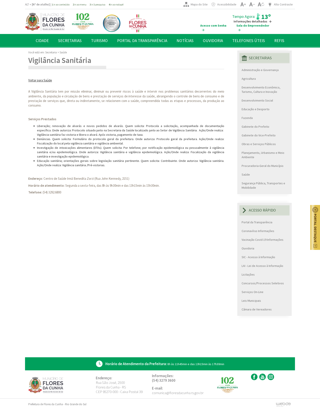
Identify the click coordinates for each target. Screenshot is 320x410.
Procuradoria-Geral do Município (262, 166)
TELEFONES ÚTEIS (248, 40)
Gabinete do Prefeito (255, 127)
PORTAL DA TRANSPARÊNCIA (142, 40)
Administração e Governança (260, 70)
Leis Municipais (251, 301)
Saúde (63, 52)
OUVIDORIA (213, 40)
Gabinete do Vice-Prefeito (259, 135)
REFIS (279, 40)
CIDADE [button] (42, 40)
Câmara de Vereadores (257, 309)
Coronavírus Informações (258, 231)
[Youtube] (262, 377)
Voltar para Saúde (40, 80)
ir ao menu (79, 4)
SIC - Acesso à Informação (258, 257)
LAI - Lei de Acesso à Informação (262, 266)
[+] (243, 4)
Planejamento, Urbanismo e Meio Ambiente (263, 155)
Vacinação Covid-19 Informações (262, 240)
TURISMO (99, 40)
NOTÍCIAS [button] (185, 40)
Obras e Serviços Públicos (259, 144)
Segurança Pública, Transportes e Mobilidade (263, 185)
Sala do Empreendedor (252, 25)
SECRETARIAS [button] (70, 40)
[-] (252, 4)
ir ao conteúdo (60, 4)
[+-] (260, 4)
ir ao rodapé (116, 4)
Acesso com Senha (213, 25)
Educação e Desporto (255, 109)
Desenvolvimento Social (257, 100)
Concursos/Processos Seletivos (263, 283)
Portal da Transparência (257, 222)
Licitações (248, 274)
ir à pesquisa (97, 4)
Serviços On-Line (252, 292)
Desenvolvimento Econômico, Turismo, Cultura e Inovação (261, 89)
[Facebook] (254, 377)
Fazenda (247, 118)
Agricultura (249, 79)
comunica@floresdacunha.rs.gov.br (178, 392)
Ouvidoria (248, 248)
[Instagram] (270, 377)
